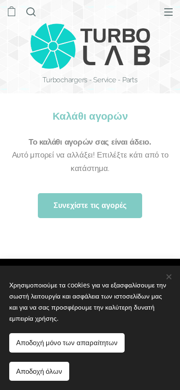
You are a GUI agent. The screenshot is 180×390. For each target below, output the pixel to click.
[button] (31, 11)
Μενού (168, 11)
